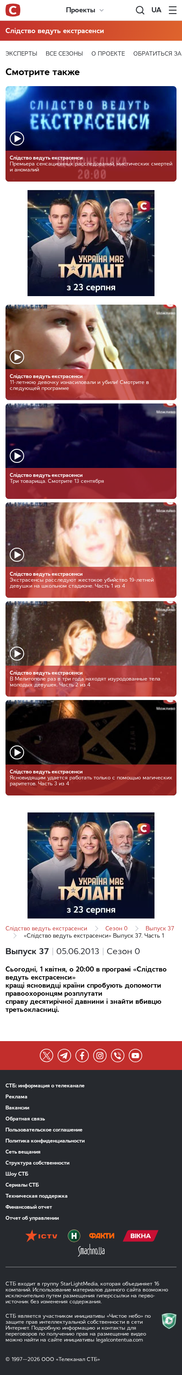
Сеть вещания (23, 1152)
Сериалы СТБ (22, 1185)
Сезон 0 (116, 928)
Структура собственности (37, 1163)
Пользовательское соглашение (44, 1130)
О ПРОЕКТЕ (108, 53)
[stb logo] (13, 10)
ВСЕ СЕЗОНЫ (64, 53)
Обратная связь (25, 1119)
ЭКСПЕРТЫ (21, 53)
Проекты (80, 10)
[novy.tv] (74, 1236)
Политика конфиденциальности (45, 1141)
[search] (140, 10)
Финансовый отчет (29, 1207)
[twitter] (46, 1055)
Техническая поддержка (37, 1196)
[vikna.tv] (141, 1236)
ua (157, 10)
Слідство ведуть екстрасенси (55, 31)
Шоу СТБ (17, 1174)
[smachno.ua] (91, 1251)
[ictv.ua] (41, 1236)
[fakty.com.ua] (101, 1236)
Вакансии (17, 1108)
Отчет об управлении (32, 1218)
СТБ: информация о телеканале (45, 1086)
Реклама (17, 1097)
